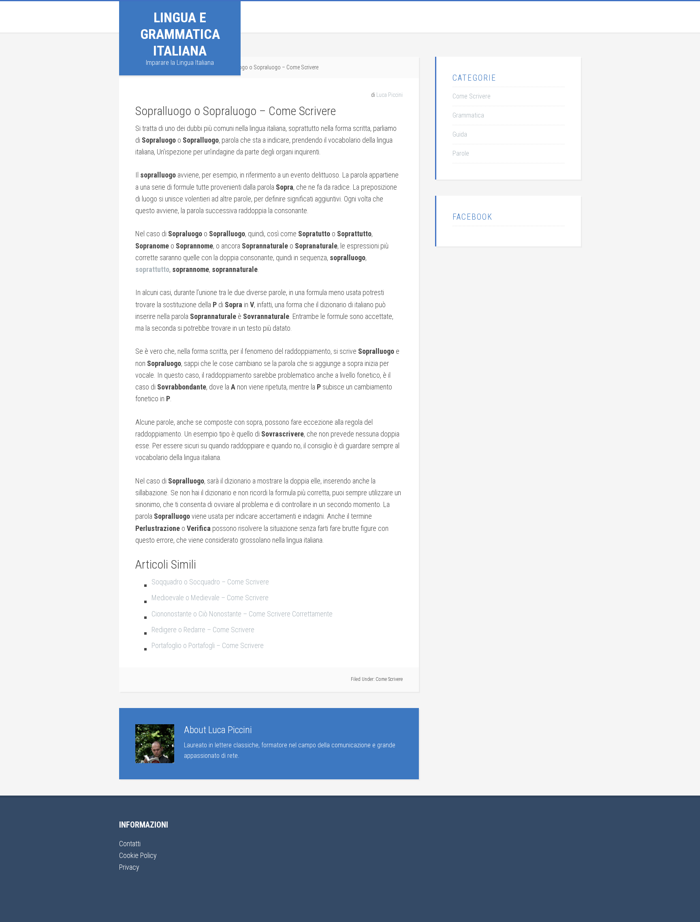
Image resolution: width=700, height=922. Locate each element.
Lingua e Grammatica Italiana (180, 34)
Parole (460, 153)
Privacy (129, 867)
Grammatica (468, 115)
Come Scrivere (389, 679)
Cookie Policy (138, 855)
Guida (459, 134)
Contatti (130, 843)
